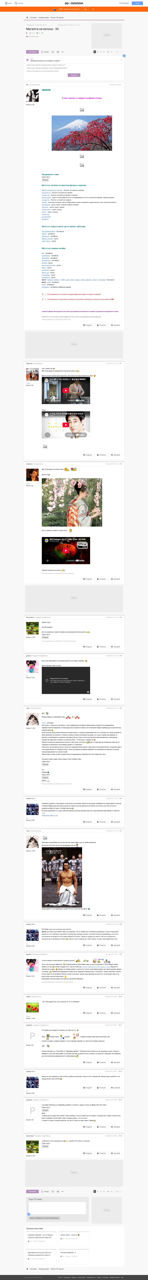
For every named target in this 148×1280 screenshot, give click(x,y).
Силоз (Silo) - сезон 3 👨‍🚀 (70, 1235)
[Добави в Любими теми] (53, 52)
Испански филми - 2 (68, 1253)
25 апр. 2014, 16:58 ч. (75, 25)
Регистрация (124, 3)
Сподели (88, 325)
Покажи (74, 75)
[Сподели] (58, 52)
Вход (137, 3)
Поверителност (91, 1277)
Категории (33, 1269)
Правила (74, 1277)
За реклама (66, 1277)
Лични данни (81, 1277)
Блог (122, 1277)
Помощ (99, 1277)
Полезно (102, 325)
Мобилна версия (115, 1277)
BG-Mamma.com (37, 1277)
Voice (44, 723)
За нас (60, 1277)
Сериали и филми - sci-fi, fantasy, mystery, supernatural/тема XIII (40, 1236)
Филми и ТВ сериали (39, 1241)
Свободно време (44, 1269)
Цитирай (116, 325)
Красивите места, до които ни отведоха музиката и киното (39, 1254)
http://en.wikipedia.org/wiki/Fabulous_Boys (96, 967)
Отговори (32, 52)
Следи (46, 52)
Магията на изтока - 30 (42, 29)
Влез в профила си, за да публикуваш (44, 1218)
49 (108, 52)
